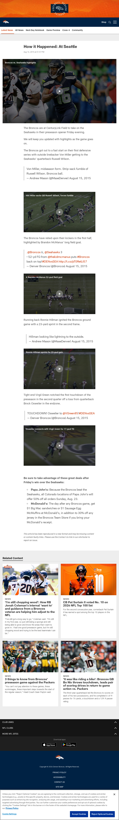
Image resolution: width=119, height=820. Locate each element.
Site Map (59, 787)
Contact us (59, 782)
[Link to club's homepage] (5, 21)
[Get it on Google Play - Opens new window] (69, 746)
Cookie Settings (9, 814)
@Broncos (33, 252)
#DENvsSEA (50, 261)
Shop (103, 22)
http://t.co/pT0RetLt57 (73, 261)
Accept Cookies (79, 814)
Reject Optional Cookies (102, 814)
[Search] (110, 22)
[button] (59, 91)
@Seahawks (52, 252)
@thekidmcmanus (59, 256)
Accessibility (59, 777)
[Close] (114, 794)
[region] (59, 805)
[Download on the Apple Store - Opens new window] (49, 745)
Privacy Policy (59, 772)
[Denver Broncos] (59, 758)
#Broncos (83, 256)
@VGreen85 (70, 413)
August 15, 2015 (80, 178)
